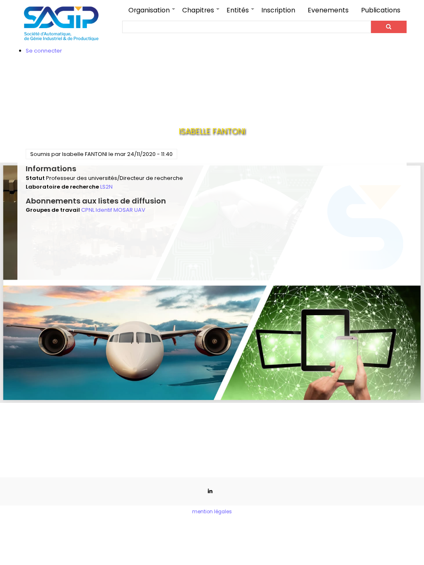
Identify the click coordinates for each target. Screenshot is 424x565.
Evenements (328, 10)
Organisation (152, 13)
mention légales (212, 511)
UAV (139, 210)
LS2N (106, 187)
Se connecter (44, 51)
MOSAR (123, 210)
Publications (380, 10)
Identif (104, 210)
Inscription (278, 10)
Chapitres (201, 13)
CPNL (87, 210)
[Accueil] (61, 23)
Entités (240, 13)
